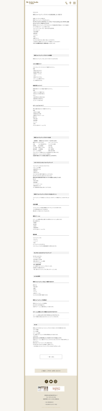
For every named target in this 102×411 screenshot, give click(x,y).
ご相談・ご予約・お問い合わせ (51, 371)
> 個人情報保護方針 (49, 402)
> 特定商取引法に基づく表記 (51, 404)
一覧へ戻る (51, 357)
